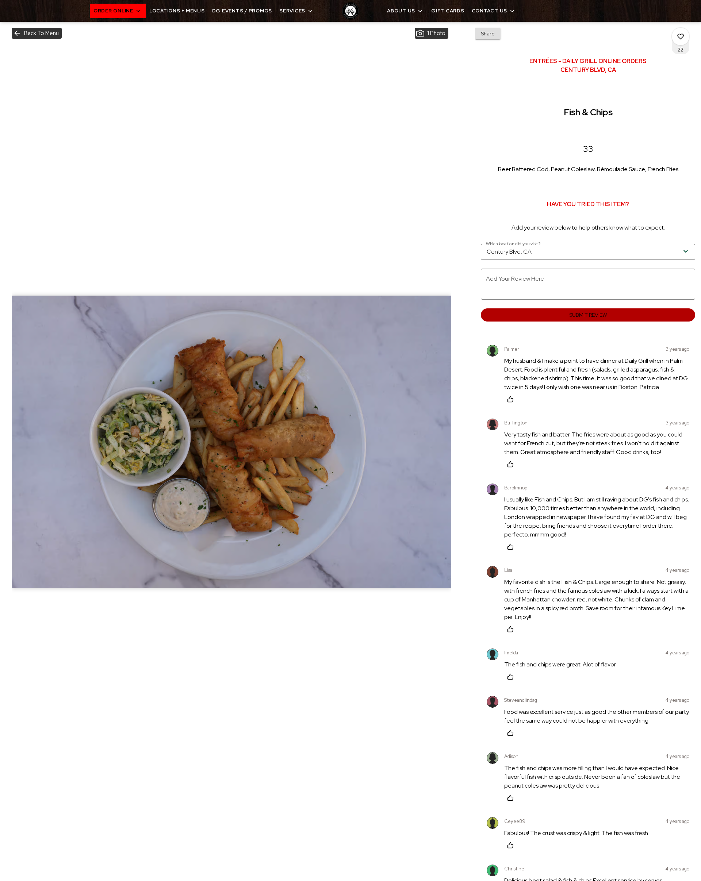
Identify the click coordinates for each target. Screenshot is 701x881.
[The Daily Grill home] (350, 11)
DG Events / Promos (242, 11)
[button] (118, 11)
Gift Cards (447, 11)
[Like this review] (512, 399)
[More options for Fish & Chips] (680, 36)
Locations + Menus (177, 11)
